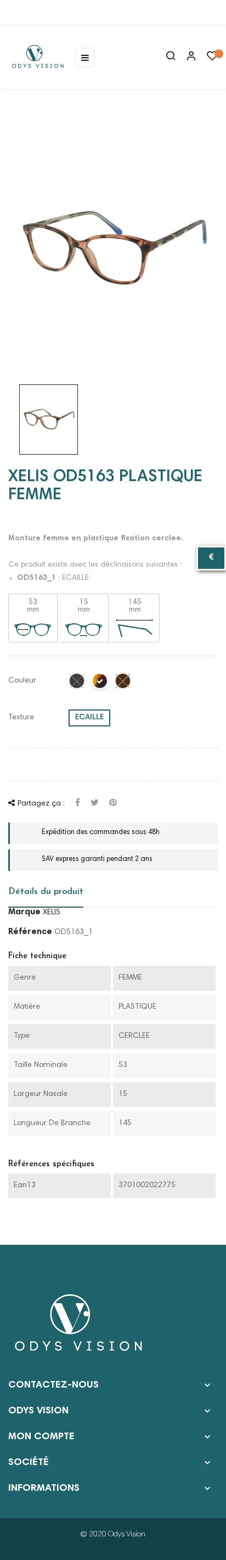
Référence (30, 931)
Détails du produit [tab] (45, 891)
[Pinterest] (113, 803)
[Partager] (77, 803)
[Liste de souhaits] (212, 59)
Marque (24, 912)
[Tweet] (95, 803)
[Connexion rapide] (186, 57)
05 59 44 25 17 (51, 12)
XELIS (51, 912)
